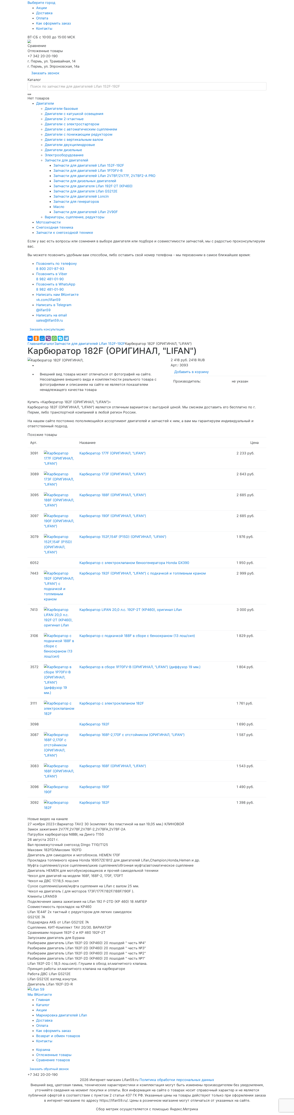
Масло (58, 206)
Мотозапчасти (48, 222)
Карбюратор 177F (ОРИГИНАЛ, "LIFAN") (112, 453)
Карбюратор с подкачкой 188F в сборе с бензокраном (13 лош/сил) (137, 635)
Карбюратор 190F (94, 787)
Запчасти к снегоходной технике (64, 232)
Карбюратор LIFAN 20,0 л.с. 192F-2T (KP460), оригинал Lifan (130, 609)
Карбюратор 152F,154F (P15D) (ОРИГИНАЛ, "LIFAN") (122, 536)
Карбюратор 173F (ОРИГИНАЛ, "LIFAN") (112, 474)
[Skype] (60, 338)
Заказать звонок (45, 73)
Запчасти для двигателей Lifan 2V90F (85, 212)
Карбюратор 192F (94, 724)
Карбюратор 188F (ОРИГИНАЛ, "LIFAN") (112, 495)
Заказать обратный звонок (49, 1069)
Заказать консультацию (47, 329)
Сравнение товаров (53, 1060)
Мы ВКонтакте (40, 994)
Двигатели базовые (61, 108)
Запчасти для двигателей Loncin (81, 196)
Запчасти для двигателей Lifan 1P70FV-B (87, 170)
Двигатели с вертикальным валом (74, 139)
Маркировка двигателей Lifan (61, 1015)
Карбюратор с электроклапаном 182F (111, 703)
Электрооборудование (64, 155)
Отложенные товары (53, 1055)
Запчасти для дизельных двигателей (84, 181)
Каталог (47, 343)
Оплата (42, 18)
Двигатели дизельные (63, 150)
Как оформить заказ (53, 23)
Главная (34, 343)
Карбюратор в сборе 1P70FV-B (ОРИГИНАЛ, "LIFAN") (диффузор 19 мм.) (140, 667)
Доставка (44, 13)
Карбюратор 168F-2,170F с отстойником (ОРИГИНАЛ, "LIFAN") (132, 734)
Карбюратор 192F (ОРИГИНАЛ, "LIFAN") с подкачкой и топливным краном (142, 573)
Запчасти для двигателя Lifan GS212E (85, 191)
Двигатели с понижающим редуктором (78, 134)
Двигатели (45, 103)
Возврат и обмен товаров (58, 1036)
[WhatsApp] (54, 338)
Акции (41, 8)
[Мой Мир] (42, 338)
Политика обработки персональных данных (176, 1080)
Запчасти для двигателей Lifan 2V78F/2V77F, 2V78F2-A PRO (104, 175)
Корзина (43, 1049)
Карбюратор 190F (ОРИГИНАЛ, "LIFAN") (112, 516)
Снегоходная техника (54, 227)
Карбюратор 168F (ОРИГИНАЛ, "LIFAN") (112, 766)
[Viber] (48, 338)
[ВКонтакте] (30, 338)
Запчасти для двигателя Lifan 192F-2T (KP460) (93, 186)
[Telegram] (66, 338)
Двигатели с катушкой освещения (74, 113)
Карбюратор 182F (94, 802)
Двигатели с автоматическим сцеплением (81, 129)
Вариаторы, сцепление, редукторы (74, 217)
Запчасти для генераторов (76, 201)
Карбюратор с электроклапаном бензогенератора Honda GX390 (134, 563)
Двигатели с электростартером (72, 124)
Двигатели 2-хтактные (64, 119)
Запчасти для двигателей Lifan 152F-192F (88, 165)
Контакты (44, 28)
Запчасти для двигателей (66, 160)
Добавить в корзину (191, 372)
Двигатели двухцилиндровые (70, 144)
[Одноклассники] (36, 338)
